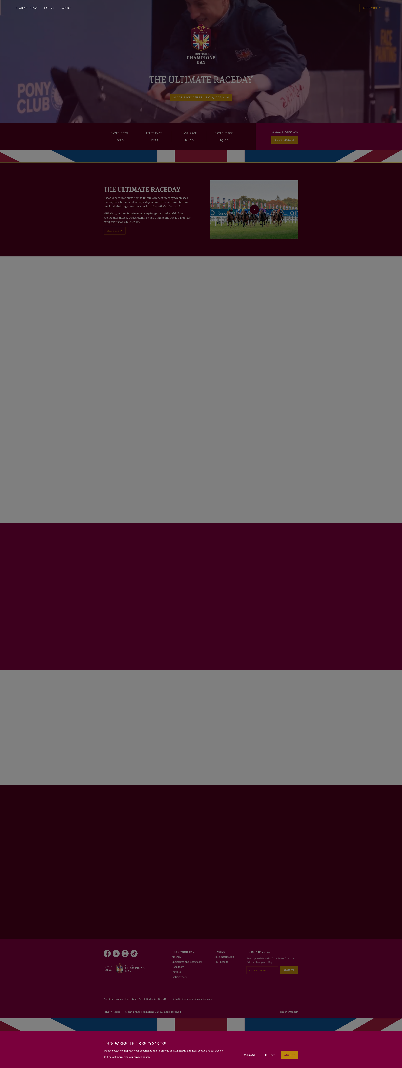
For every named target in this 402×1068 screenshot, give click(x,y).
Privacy (108, 1011)
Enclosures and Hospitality (187, 961)
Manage (250, 1055)
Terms (116, 1011)
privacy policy (141, 1057)
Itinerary (176, 956)
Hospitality (178, 966)
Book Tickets (285, 139)
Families (176, 972)
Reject (270, 1055)
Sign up (289, 970)
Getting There (179, 977)
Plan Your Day (27, 8)
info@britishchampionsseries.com (192, 999)
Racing (49, 8)
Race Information (224, 956)
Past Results (221, 961)
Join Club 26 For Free (123, 620)
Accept (289, 1055)
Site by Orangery (289, 1011)
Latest (65, 8)
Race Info (114, 230)
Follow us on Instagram (126, 879)
